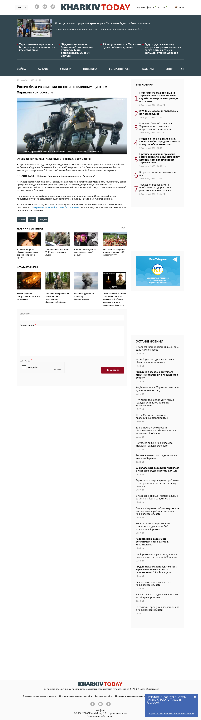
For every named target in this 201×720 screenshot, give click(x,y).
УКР (98, 710)
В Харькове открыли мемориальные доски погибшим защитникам (157, 497)
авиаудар (43, 219)
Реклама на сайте (103, 696)
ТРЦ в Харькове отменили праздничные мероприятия (152, 416)
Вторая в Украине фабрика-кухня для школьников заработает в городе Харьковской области (157, 510)
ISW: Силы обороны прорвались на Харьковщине (158, 112)
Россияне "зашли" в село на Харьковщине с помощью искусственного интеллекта (155, 126)
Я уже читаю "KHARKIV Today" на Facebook (171, 713)
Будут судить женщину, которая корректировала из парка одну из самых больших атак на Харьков (162, 48)
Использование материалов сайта (75, 696)
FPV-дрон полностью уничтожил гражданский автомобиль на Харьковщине (155, 402)
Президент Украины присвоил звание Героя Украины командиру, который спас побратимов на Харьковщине (159, 158)
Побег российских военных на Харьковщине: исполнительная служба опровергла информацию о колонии (159, 97)
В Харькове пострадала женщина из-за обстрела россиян (157, 596)
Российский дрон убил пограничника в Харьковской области (157, 608)
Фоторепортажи (120, 68)
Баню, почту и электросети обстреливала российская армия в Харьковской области (156, 430)
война (32, 219)
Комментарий (27, 324)
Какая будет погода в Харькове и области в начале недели (155, 361)
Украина (65, 68)
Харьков (43, 68)
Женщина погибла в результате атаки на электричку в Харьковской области (157, 374)
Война (21, 68)
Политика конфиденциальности (130, 696)
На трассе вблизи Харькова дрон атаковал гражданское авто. (155, 444)
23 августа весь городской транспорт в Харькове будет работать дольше (102, 23)
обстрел (21, 219)
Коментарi (113, 370)
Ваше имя (25, 313)
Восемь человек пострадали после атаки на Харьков (156, 457)
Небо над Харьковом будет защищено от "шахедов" (66, 175)
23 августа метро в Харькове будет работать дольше (122, 45)
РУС (103, 710)
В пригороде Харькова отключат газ (158, 173)
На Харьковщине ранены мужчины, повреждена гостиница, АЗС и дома (156, 555)
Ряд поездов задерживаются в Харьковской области (153, 583)
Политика (90, 68)
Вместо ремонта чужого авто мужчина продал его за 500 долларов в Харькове (153, 526)
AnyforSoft (108, 715)
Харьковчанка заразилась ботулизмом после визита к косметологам (37, 47)
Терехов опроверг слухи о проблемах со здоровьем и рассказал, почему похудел (155, 187)
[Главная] (95, 7)
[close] (195, 696)
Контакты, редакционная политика (39, 696)
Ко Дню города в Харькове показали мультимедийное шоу (157, 388)
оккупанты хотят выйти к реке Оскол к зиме (56, 207)
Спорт (170, 68)
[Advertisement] (157, 230)
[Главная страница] (100, 684)
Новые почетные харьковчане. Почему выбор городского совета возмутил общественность (159, 141)
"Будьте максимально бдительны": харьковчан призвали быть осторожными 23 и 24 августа (77, 49)
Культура (148, 68)
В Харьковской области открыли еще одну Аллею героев (157, 348)
